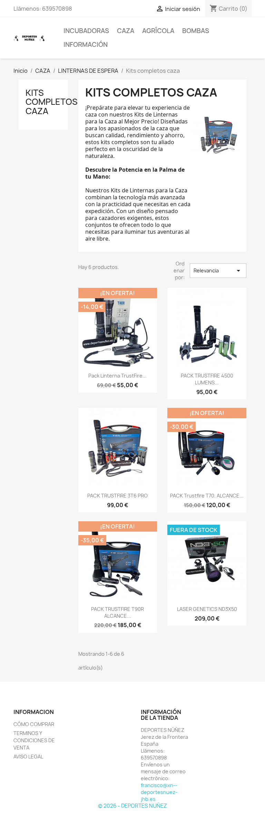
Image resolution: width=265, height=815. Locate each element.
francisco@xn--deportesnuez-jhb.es (159, 792)
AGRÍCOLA (158, 31)
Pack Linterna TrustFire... (117, 375)
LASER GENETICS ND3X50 (207, 609)
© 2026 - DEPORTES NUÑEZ (132, 805)
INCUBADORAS (86, 31)
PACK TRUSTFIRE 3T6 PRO (117, 495)
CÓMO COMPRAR (33, 724)
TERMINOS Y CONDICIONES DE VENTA (34, 740)
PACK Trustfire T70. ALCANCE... (207, 495)
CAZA (125, 31)
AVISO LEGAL (28, 756)
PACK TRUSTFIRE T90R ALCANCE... (117, 612)
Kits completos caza (52, 102)
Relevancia (218, 270)
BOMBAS (195, 31)
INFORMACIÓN (85, 44)
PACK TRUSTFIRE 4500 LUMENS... (207, 379)
